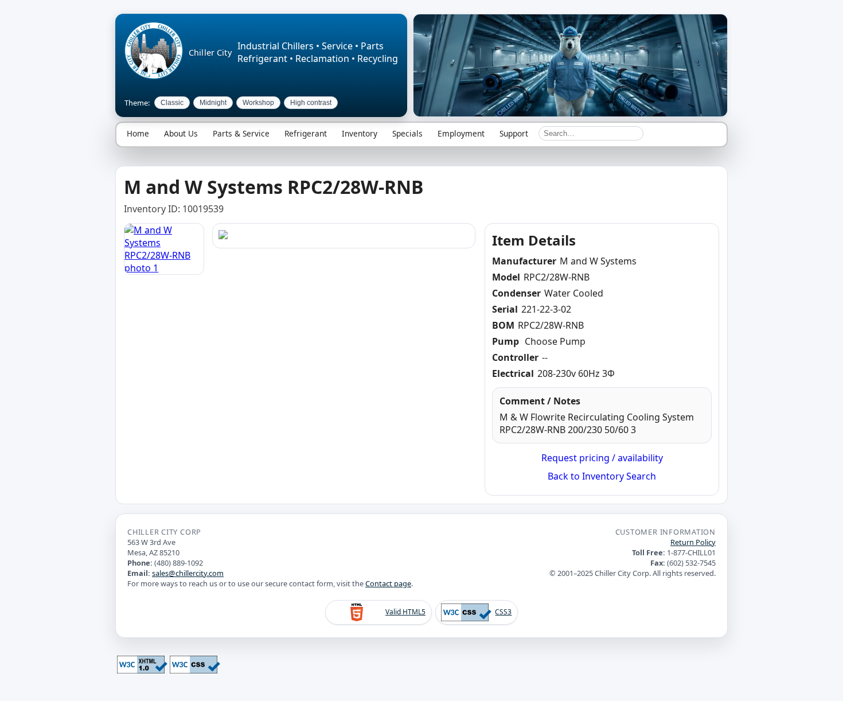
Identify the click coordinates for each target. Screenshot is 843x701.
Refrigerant (305, 133)
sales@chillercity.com (188, 573)
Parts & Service (241, 133)
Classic (172, 103)
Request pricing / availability (602, 457)
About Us (181, 133)
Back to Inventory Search (602, 476)
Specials (407, 133)
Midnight (213, 103)
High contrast (310, 103)
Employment (461, 133)
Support (513, 133)
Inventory (359, 133)
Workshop (258, 103)
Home (138, 133)
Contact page (388, 583)
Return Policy (693, 542)
